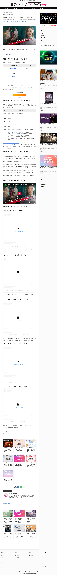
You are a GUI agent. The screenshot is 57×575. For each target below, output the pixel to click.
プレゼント (42, 8)
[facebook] (18, 487)
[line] (21, 487)
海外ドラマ (31, 555)
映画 (29, 557)
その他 (42, 40)
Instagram (45, 559)
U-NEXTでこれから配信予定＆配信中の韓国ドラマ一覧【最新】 (31, 449)
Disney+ (14, 81)
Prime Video (13, 79)
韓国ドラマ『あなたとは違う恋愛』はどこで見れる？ (8, 535)
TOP (42, 30)
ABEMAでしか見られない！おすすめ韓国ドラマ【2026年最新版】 (8, 480)
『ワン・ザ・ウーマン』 (17, 135)
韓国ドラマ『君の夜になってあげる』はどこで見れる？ (31, 535)
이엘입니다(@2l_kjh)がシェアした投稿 (18, 246)
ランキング (3, 559)
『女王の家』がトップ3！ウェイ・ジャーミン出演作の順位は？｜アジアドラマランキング (48, 124)
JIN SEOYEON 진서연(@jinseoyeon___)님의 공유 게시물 (18, 334)
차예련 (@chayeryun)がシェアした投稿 (18, 379)
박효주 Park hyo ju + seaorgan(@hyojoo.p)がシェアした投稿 (17, 290)
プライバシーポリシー (31, 571)
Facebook (44, 557)
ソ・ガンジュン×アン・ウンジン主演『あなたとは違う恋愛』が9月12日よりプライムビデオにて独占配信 (48, 82)
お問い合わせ (43, 184)
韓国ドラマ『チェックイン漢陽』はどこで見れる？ (31, 520)
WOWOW (42, 106)
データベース (33, 8)
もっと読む (20, 543)
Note (44, 564)
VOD (51, 8)
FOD (41, 47)
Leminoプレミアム (13, 68)
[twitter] (15, 487)
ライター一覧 (43, 181)
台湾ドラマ (43, 35)
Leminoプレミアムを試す (19, 95)
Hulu (12, 14)
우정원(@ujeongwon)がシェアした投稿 (18, 421)
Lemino (47, 47)
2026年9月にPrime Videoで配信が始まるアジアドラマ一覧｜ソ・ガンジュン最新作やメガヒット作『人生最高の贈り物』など (48, 167)
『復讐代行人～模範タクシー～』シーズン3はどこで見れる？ (8, 449)
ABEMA (42, 45)
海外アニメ (31, 561)
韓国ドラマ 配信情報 (7, 503)
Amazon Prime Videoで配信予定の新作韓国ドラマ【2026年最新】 (19, 465)
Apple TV (49, 45)
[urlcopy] (24, 487)
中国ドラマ (43, 33)
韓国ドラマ (43, 32)
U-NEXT (13, 76)
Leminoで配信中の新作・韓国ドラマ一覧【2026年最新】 (19, 449)
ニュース (6, 8)
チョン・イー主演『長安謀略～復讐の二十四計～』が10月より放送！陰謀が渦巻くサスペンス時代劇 (48, 145)
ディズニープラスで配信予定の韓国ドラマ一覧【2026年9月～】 (8, 465)
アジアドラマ (24, 8)
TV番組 (30, 559)
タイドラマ (43, 37)
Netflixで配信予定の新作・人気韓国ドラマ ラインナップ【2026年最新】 (31, 465)
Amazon (45, 45)
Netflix (51, 47)
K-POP (42, 39)
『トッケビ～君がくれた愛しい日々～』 (18, 132)
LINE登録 (44, 566)
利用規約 (25, 571)
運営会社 (42, 186)
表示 (9, 54)
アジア (16, 552)
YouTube (44, 561)
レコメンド (15, 8)
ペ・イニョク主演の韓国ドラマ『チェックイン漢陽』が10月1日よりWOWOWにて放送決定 (48, 104)
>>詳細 (19, 97)
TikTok (44, 562)
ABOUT (42, 179)
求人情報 (42, 182)
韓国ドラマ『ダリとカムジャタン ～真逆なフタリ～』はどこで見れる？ (8, 520)
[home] (11, 499)
